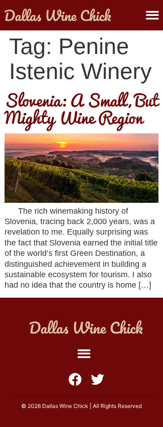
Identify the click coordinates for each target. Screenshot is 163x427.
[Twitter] (97, 379)
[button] (84, 353)
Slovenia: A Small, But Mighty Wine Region (81, 109)
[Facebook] (75, 379)
